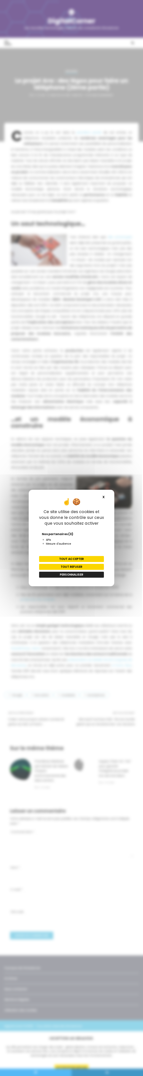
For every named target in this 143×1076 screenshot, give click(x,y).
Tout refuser (71, 567)
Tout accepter (71, 559)
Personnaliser (71, 574)
